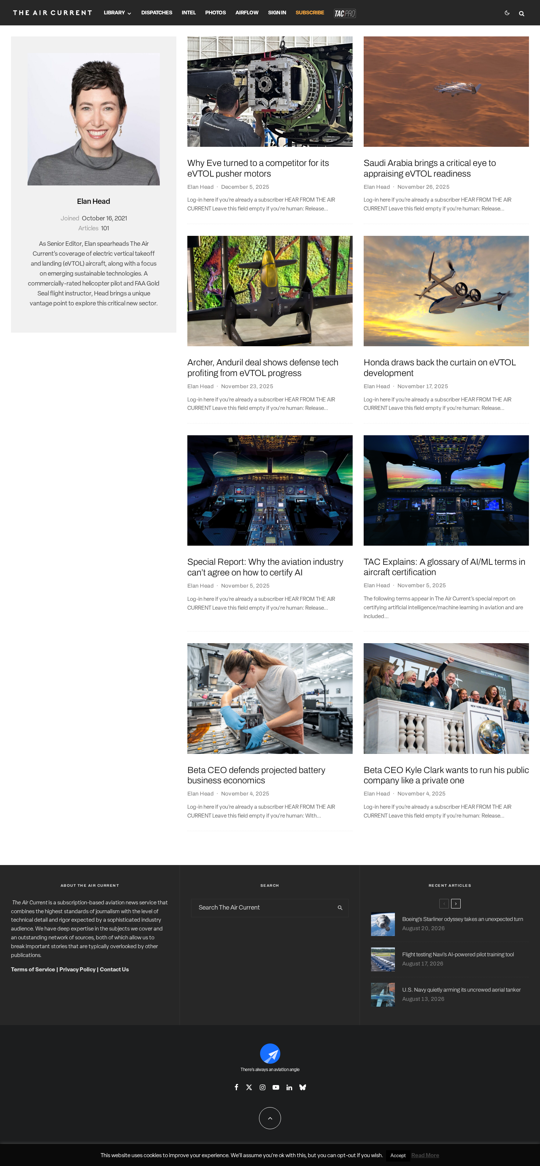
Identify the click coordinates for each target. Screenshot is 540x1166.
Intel (189, 13)
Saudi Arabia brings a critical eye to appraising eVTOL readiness (430, 168)
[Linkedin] (289, 1087)
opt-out (346, 1156)
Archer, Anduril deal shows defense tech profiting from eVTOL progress (262, 368)
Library (114, 13)
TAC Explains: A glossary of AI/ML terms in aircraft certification (444, 567)
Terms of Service (33, 970)
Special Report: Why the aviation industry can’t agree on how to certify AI (265, 567)
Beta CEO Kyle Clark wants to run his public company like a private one (446, 775)
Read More (425, 1156)
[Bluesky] (303, 1087)
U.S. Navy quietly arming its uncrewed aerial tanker (461, 990)
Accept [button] (398, 1155)
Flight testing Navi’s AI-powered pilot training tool (458, 954)
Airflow (247, 13)
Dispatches (156, 13)
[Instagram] (262, 1087)
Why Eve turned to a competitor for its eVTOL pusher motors (258, 168)
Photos (215, 13)
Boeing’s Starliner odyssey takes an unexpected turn (462, 919)
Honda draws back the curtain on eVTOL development (440, 368)
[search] (340, 908)
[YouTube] (276, 1087)
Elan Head (93, 202)
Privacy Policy (78, 970)
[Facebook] (236, 1087)
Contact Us (114, 970)
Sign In (277, 13)
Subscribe (310, 13)
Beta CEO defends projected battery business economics (256, 775)
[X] (249, 1087)
